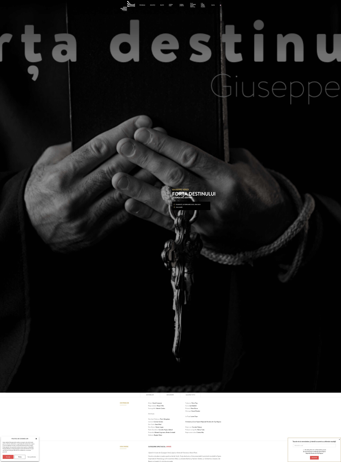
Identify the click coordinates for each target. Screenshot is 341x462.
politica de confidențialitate (316, 450)
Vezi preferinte (32, 457)
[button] (36, 439)
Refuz (20, 457)
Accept (8, 457)
